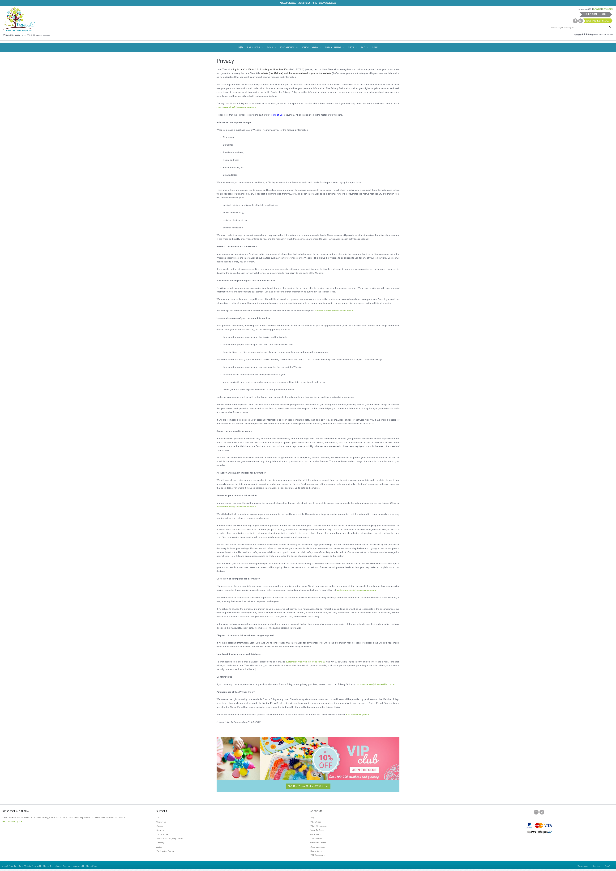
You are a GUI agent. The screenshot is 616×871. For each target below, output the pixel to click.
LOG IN (597, 9)
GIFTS (351, 47)
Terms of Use (162, 834)
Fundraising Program (165, 851)
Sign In (608, 866)
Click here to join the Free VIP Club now (308, 786)
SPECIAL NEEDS (333, 47)
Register (596, 866)
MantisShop (91, 866)
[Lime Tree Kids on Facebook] (536, 812)
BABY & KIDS (253, 47)
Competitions (316, 851)
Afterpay (160, 842)
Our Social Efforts (318, 842)
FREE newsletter (318, 855)
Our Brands (315, 834)
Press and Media (317, 847)
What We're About (318, 826)
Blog (312, 817)
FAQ (158, 817)
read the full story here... (13, 821)
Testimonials (316, 838)
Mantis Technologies (52, 866)
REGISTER (607, 9)
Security (160, 830)
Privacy (159, 826)
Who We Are (315, 822)
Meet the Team (317, 830)
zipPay (159, 847)
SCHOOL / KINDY (309, 47)
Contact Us (161, 822)
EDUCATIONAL (287, 47)
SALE (375, 47)
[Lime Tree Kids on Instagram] (541, 812)
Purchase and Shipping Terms (169, 838)
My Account (582, 866)
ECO (363, 47)
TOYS (270, 47)
